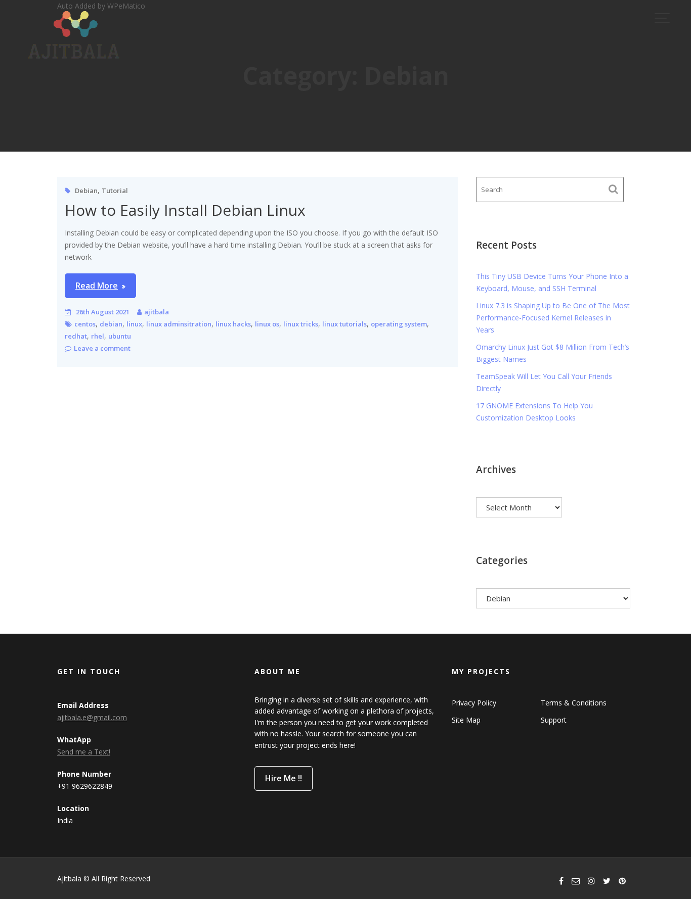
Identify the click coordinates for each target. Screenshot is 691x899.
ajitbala (156, 311)
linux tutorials (344, 323)
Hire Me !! (283, 778)
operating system (399, 323)
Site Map (466, 720)
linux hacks (233, 323)
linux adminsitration (178, 323)
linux (134, 323)
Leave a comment (102, 348)
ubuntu (119, 336)
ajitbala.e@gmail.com (92, 717)
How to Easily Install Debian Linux (185, 210)
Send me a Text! (83, 751)
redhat (76, 336)
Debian (86, 190)
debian (111, 323)
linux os (267, 323)
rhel (97, 336)
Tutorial (115, 190)
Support (554, 720)
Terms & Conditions (574, 702)
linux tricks (300, 323)
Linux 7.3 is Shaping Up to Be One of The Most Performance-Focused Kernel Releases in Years (553, 318)
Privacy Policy (474, 702)
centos (85, 323)
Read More (96, 285)
